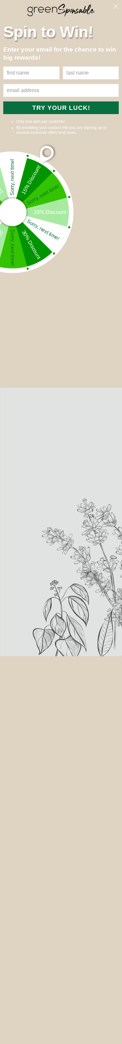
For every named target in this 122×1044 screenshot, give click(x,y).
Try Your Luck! (61, 107)
